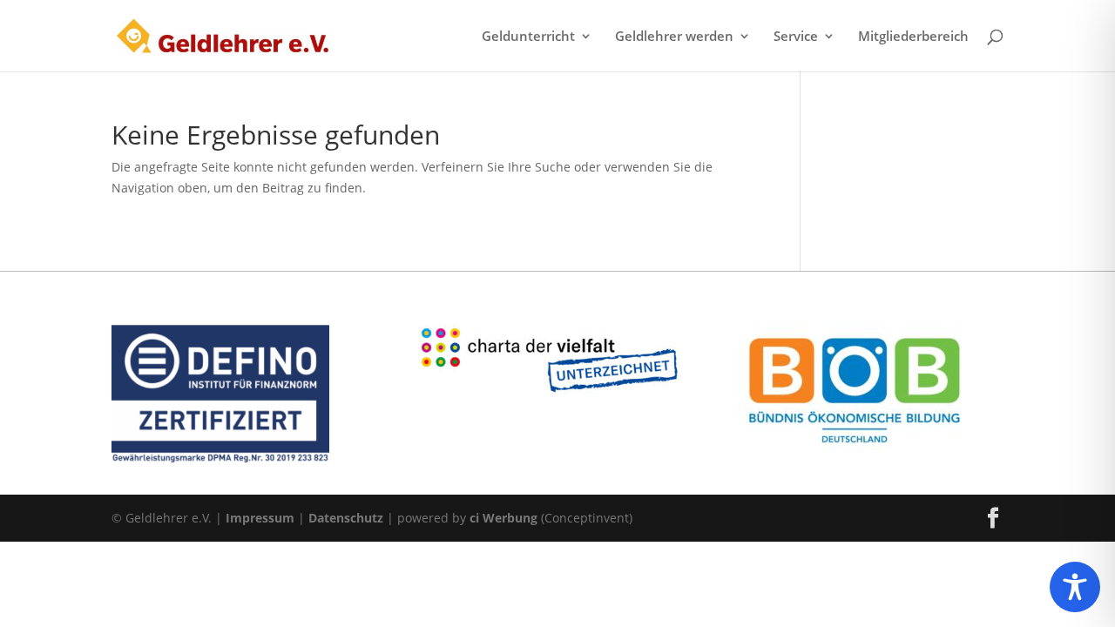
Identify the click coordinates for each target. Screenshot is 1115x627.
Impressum (260, 517)
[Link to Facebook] (993, 518)
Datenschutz (345, 517)
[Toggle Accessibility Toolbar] (1075, 587)
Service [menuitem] (796, 37)
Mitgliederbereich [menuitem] (913, 37)
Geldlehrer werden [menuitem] (674, 37)
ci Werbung (503, 517)
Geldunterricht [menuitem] (528, 37)
